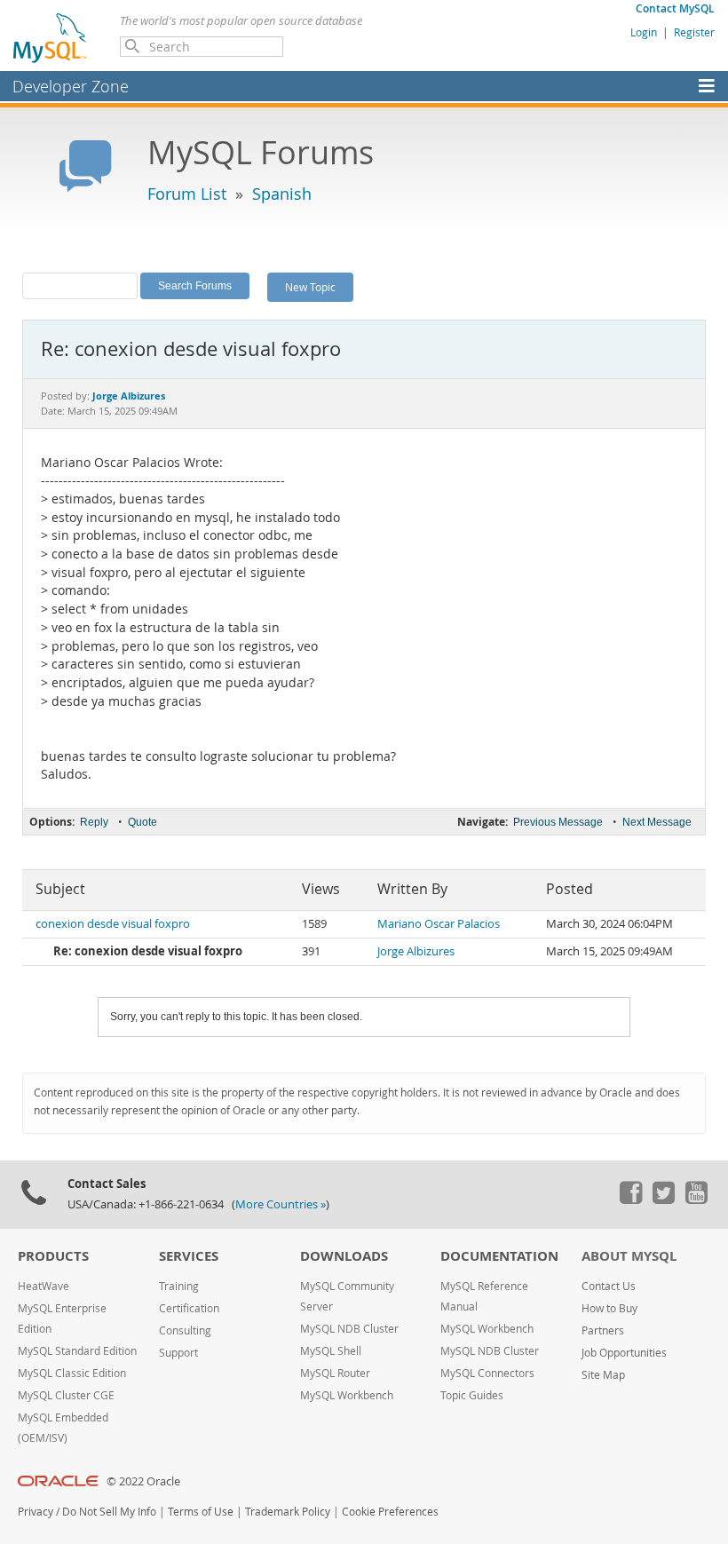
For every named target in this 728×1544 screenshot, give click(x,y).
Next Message (657, 822)
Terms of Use (200, 1511)
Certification (189, 1308)
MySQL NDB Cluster (349, 1328)
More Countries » (280, 1204)
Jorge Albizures (416, 951)
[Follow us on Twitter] (663, 1199)
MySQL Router (335, 1373)
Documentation (499, 1256)
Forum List (186, 193)
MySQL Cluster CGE (66, 1395)
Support (178, 1352)
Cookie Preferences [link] (390, 1511)
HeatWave (43, 1286)
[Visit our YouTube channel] (696, 1199)
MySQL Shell (330, 1351)
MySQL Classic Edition (72, 1373)
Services (188, 1256)
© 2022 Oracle (143, 1481)
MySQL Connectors (487, 1373)
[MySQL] (51, 37)
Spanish (282, 193)
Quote (142, 822)
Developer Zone (70, 86)
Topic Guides (471, 1395)
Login (643, 32)
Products (53, 1256)
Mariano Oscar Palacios (438, 923)
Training (179, 1286)
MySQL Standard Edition (77, 1351)
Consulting (185, 1330)
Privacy (35, 1511)
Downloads (344, 1256)
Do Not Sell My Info (109, 1511)
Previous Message (558, 822)
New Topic (310, 287)
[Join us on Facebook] (630, 1199)
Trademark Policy (287, 1511)
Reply (94, 822)
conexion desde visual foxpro (113, 923)
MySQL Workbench (346, 1395)
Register (694, 32)
